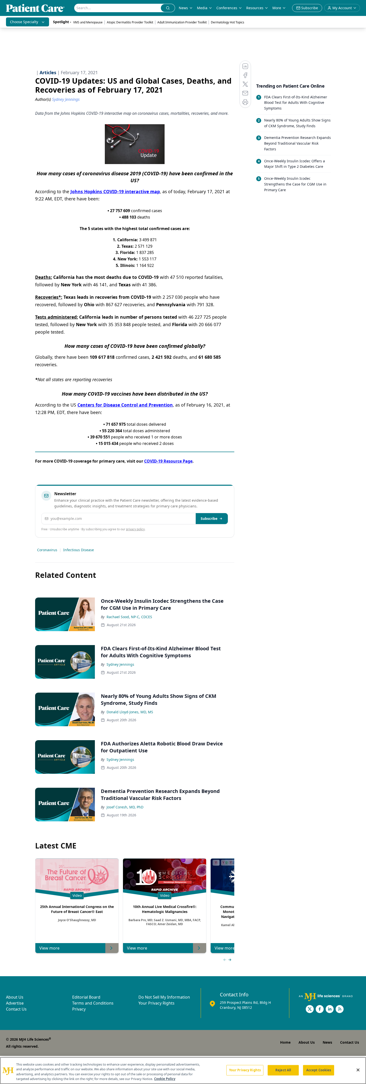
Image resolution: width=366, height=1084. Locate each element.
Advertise (15, 1003)
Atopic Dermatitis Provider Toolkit (130, 22)
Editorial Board (86, 997)
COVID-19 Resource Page (168, 461)
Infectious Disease (78, 549)
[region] (183, 1070)
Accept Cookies (318, 1070)
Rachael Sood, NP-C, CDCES (129, 616)
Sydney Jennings (120, 664)
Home (285, 1042)
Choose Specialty (24, 21)
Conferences (226, 7)
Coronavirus (47, 549)
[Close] (358, 1069)
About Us (14, 997)
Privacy (79, 1009)
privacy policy (135, 529)
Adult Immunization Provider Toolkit (182, 22)
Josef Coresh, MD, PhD (125, 807)
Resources (254, 7)
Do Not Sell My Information (164, 997)
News (183, 7)
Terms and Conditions (93, 1003)
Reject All (283, 1070)
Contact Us (16, 1009)
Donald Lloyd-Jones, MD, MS (130, 712)
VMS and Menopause (88, 22)
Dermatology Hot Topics (227, 22)
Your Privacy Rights (156, 1003)
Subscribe (209, 518)
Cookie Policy (164, 1079)
